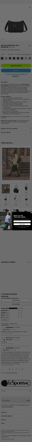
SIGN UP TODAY (22, 224)
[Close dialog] (31, 212)
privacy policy (27, 226)
